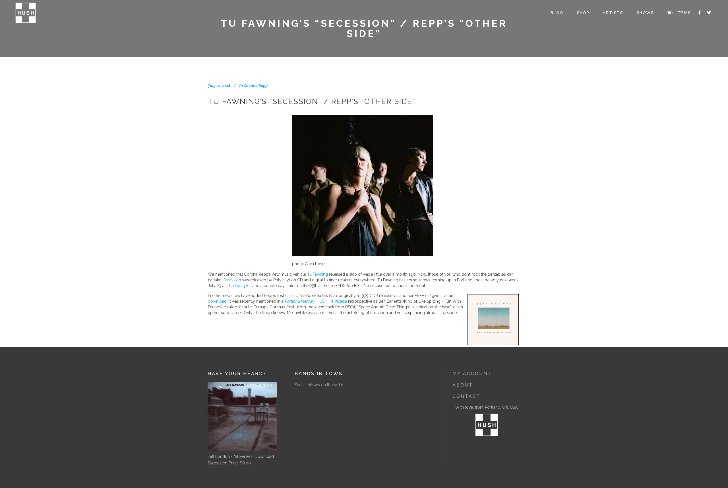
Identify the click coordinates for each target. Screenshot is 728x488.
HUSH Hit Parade (316, 301)
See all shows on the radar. (319, 385)
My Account (472, 373)
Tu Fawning (317, 274)
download (217, 301)
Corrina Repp (256, 85)
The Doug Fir (239, 285)
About (462, 385)
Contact (466, 396)
